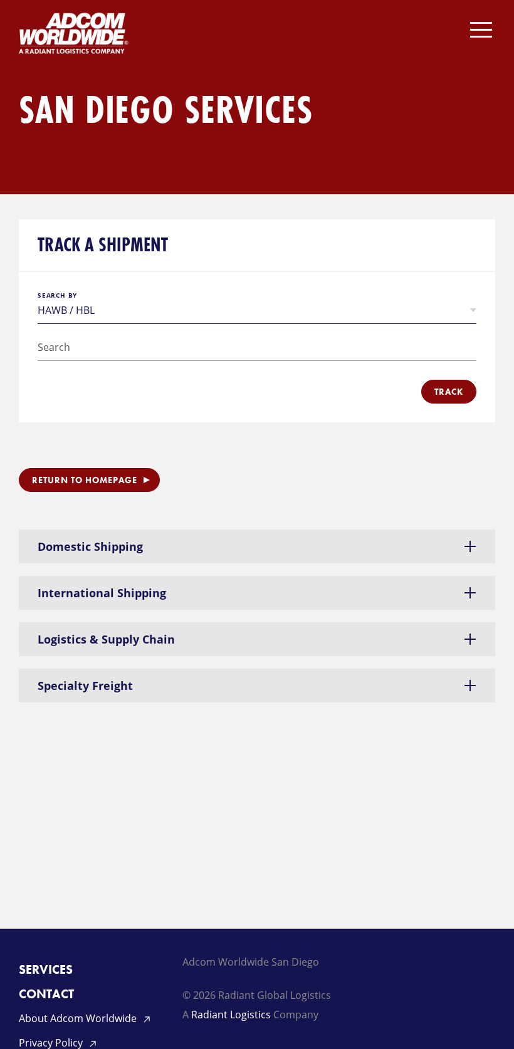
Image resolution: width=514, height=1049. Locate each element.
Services (46, 969)
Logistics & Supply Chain (106, 639)
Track (448, 391)
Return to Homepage (84, 480)
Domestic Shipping (90, 546)
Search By (57, 295)
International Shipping (102, 592)
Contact (46, 994)
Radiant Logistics (231, 1014)
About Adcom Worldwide (79, 1018)
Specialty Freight (85, 685)
